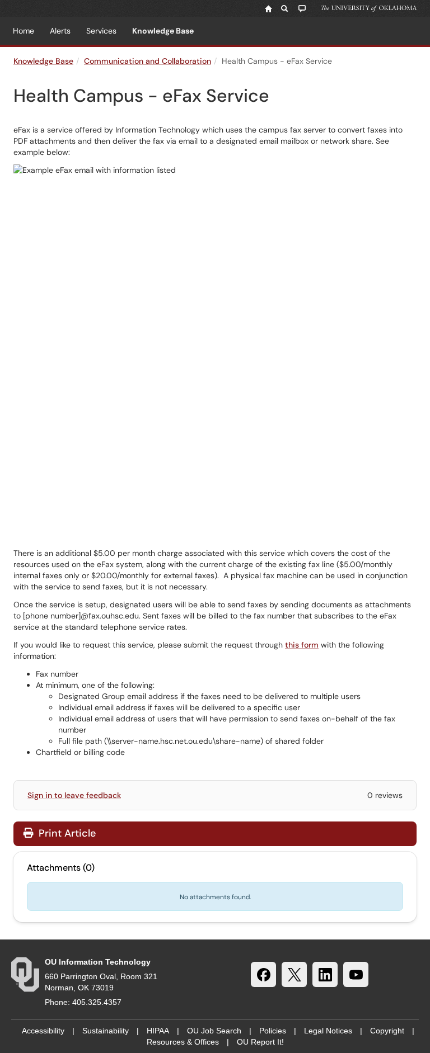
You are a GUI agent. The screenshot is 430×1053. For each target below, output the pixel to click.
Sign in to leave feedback (74, 795)
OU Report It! (260, 1041)
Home (23, 31)
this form (302, 645)
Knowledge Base (163, 31)
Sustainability (105, 1030)
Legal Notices (328, 1030)
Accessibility (43, 1030)
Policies (272, 1030)
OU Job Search (214, 1030)
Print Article (66, 833)
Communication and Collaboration (147, 61)
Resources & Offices (183, 1041)
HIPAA (158, 1030)
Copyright (387, 1030)
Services (101, 31)
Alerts (60, 31)
